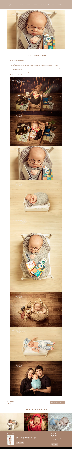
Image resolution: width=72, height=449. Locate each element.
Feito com (36, 448)
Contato (35, 4)
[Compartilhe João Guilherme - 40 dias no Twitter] (8, 403)
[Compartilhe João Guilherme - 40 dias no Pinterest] (10, 403)
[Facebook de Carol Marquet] (51, 441)
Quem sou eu (42, 4)
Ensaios (28, 4)
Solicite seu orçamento (57, 402)
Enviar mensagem (55, 436)
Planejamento (51, 4)
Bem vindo (21, 4)
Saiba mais (20, 442)
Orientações (61, 4)
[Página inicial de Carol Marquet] (8, 4)
